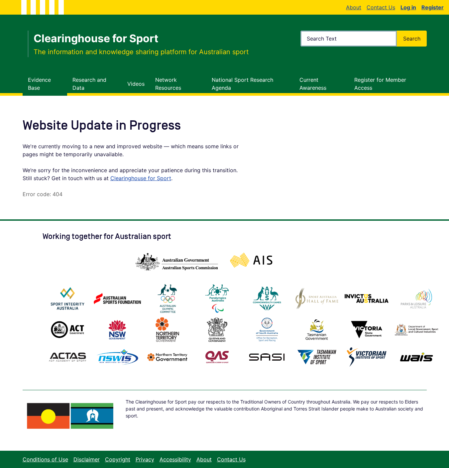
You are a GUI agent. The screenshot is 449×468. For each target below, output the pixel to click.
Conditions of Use (45, 459)
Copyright (117, 459)
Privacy (145, 459)
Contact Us (381, 7)
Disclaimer (86, 459)
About (353, 7)
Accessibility (175, 459)
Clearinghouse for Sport (140, 178)
